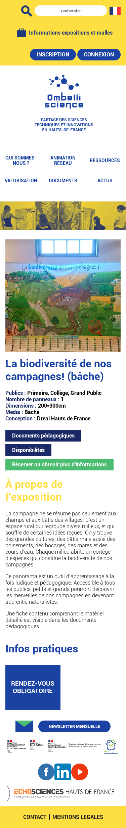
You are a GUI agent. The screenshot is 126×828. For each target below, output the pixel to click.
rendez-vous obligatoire (32, 687)
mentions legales (77, 817)
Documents (63, 180)
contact (34, 817)
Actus (105, 180)
